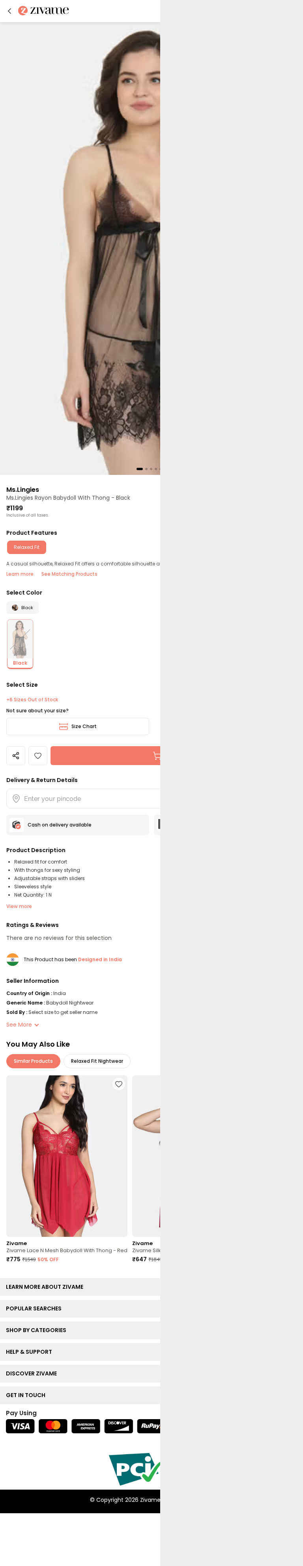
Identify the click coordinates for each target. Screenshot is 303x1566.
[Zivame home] (43, 11)
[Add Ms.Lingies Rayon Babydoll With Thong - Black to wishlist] (37, 755)
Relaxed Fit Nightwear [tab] (97, 1061)
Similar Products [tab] (33, 1061)
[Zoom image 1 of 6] (151, 248)
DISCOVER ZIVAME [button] (33, 1373)
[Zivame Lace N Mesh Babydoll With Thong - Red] (66, 1156)
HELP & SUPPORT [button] (31, 1352)
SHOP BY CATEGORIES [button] (38, 1330)
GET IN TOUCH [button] (27, 1395)
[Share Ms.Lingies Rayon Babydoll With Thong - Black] (15, 755)
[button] (9, 11)
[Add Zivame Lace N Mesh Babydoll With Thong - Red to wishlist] (118, 1084)
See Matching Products (69, 574)
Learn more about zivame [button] (46, 1287)
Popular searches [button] (35, 1308)
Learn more (20, 574)
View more (19, 906)
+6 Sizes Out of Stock (32, 700)
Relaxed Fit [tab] (26, 547)
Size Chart (84, 726)
